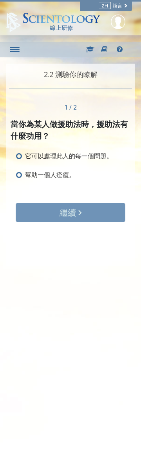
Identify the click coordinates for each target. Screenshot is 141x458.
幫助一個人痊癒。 (50, 174)
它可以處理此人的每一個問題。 (69, 156)
